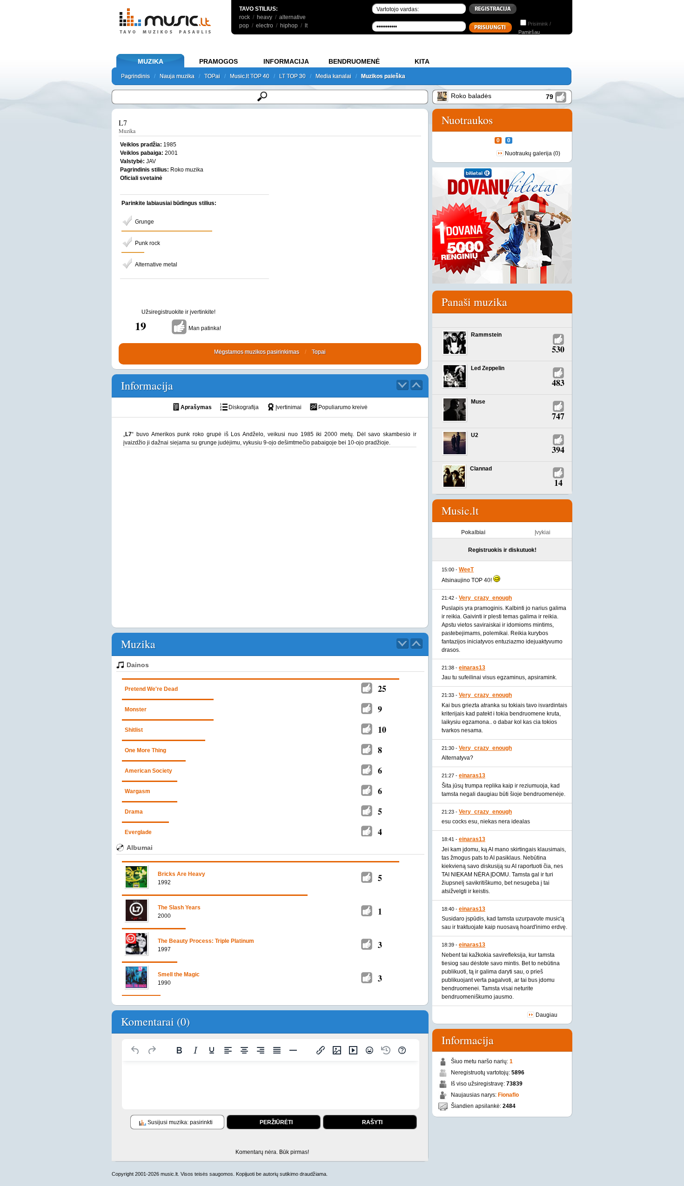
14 (558, 483)
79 (549, 96)
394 (558, 450)
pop (244, 25)
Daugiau (546, 1015)
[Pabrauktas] (212, 1050)
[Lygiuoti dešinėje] (260, 1050)
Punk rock (147, 243)
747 (558, 416)
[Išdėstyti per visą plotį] (277, 1050)
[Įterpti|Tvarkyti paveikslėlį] (337, 1050)
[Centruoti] (244, 1050)
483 (558, 383)
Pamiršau (529, 32)
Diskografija (243, 407)
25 (382, 688)
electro (264, 25)
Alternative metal (156, 264)
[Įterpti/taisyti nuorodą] (321, 1050)
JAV (151, 161)
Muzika (127, 130)
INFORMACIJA (286, 61)
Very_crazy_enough (485, 598)
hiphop (289, 25)
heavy (264, 17)
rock (244, 17)
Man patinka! (204, 328)
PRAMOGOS (218, 61)
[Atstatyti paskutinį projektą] (386, 1050)
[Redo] (152, 1050)
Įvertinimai (288, 407)
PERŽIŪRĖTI (276, 1122)
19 (140, 326)
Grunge (144, 222)
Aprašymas (196, 407)
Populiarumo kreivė (343, 407)
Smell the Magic (179, 974)
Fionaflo (508, 1095)
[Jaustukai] (369, 1050)
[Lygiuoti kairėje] (228, 1050)
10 (382, 729)
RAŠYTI (372, 1122)
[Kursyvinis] (195, 1050)
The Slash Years (179, 907)
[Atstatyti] (135, 1050)
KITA (422, 61)
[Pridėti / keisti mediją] (353, 1050)
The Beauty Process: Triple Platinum (206, 941)
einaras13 (472, 667)
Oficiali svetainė (141, 178)
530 (558, 349)
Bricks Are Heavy (181, 874)
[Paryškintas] (179, 1050)
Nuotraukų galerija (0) (532, 153)
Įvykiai (542, 532)
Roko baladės (471, 95)
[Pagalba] (402, 1050)
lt (306, 25)
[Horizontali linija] (293, 1050)
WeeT (466, 569)
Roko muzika (186, 169)
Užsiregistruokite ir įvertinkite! (178, 312)
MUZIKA (150, 61)
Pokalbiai (473, 532)
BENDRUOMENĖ (354, 61)
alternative (292, 17)
